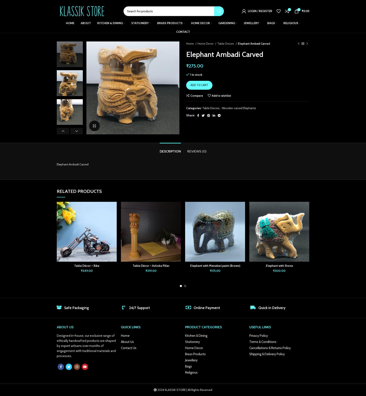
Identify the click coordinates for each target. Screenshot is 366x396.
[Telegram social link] (219, 115)
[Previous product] (299, 44)
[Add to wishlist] (113, 208)
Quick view (113, 227)
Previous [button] (63, 131)
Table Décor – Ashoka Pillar (151, 266)
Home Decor (206, 43)
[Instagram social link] (77, 367)
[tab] (170, 149)
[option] (70, 54)
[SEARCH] (219, 11)
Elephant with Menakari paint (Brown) (215, 266)
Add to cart (199, 85)
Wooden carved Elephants (239, 108)
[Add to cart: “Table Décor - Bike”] (113, 218)
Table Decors (226, 43)
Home (190, 43)
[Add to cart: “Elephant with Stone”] (306, 218)
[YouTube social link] (85, 367)
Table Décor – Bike (86, 266)
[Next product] (307, 44)
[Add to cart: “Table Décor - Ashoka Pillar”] (177, 218)
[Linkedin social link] (213, 115)
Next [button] (76, 131)
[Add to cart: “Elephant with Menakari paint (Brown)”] (242, 218)
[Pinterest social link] (208, 115)
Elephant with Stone (279, 266)
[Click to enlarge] (94, 126)
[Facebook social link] (198, 115)
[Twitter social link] (203, 115)
